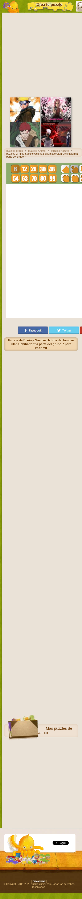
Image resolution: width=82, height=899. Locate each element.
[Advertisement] (41, 54)
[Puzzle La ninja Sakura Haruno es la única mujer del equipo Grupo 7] (56, 120)
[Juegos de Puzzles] (11, 6)
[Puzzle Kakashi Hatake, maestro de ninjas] (56, 145)
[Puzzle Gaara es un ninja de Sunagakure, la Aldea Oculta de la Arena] (25, 145)
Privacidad (39, 881)
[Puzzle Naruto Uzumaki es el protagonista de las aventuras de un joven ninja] (25, 120)
